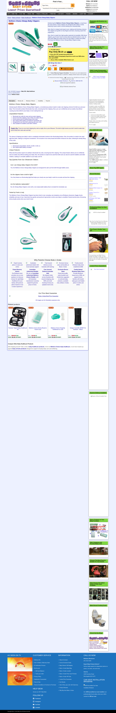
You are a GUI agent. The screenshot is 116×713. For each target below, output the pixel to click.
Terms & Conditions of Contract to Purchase (45, 684)
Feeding (68, 13)
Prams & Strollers (42, 13)
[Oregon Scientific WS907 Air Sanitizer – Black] (78, 316)
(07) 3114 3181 (87, 660)
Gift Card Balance (39, 671)
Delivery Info (37, 659)
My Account (37, 668)
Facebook (38, 698)
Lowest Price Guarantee (65, 679)
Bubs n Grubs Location (65, 671)
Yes (53, 65)
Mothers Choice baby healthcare (60, 346)
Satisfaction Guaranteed (40, 679)
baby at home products (19, 348)
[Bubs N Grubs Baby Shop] (24, 10)
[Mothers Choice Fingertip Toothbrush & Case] (58, 316)
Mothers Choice (15, 94)
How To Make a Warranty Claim (42, 662)
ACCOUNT (90, 13)
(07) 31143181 (94, 4)
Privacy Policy (37, 676)
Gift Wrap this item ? (55, 63)
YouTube (37, 704)
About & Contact (63, 659)
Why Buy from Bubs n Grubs (66, 690)
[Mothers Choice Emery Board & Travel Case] (38, 316)
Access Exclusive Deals (65, 662)
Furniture (53, 13)
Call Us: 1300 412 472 (76, 80)
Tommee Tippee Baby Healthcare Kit (17, 328)
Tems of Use (37, 682)
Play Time (22, 13)
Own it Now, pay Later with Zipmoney (68, 684)
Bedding (75, 13)
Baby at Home (16, 17)
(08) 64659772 (93, 11)
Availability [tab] (40, 100)
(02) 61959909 (94, 9)
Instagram (38, 701)
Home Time (14, 13)
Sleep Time (83, 13)
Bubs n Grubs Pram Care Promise (68, 673)
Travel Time (30, 13)
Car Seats (61, 13)
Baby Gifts (23, 91)
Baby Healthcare (26, 17)
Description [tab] (12, 100)
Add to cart (67, 69)
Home (9, 17)
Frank (76, 195)
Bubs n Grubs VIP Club (65, 676)
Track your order (39, 673)
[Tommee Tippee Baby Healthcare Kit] (18, 316)
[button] (9, 42)
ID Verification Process (39, 665)
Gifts (8, 13)
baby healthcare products (36, 346)
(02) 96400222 (93, 5)
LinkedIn (37, 707)
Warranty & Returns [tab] (30, 100)
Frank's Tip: (14, 128)
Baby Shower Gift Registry (66, 665)
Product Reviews (63, 687)
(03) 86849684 (94, 7)
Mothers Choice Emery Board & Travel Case (38, 328)
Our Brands (62, 682)
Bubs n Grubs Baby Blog (65, 668)
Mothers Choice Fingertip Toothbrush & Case (58, 328)
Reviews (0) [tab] (20, 100)
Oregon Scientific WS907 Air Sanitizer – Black (78, 328)
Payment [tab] (48, 100)
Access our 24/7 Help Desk (39, 691)
